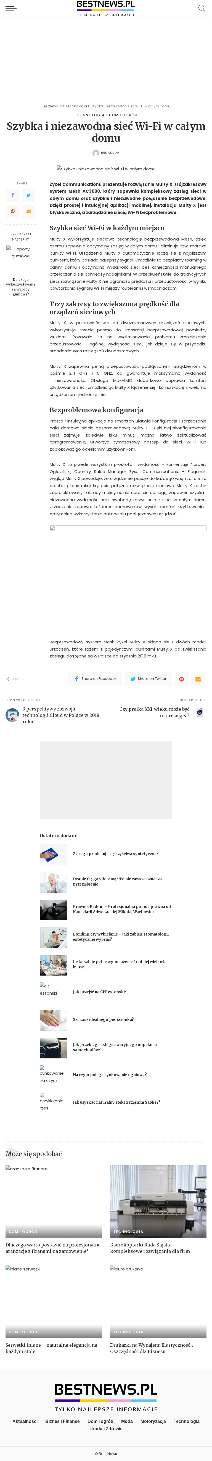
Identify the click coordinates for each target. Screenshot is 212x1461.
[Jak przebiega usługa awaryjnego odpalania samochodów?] (53, 1048)
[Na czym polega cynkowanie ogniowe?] (53, 1075)
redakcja (110, 152)
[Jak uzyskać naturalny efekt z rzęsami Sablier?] (53, 1103)
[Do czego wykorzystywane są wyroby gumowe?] (20, 259)
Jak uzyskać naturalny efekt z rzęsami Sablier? (116, 1102)
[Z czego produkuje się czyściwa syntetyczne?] (53, 854)
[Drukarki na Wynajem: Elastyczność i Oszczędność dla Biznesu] (158, 1302)
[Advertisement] (106, 58)
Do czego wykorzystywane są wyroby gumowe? (20, 287)
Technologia (90, 115)
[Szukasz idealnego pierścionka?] (53, 1020)
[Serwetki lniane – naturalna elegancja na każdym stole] (54, 1302)
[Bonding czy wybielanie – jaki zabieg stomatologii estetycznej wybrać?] (53, 937)
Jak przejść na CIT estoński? (100, 992)
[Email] (28, 211)
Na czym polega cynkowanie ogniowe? (110, 1074)
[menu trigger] (12, 8)
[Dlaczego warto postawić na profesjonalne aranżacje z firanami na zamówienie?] (54, 1201)
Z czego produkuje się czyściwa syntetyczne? (116, 854)
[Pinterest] (12, 211)
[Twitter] (28, 195)
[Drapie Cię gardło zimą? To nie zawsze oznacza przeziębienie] (53, 882)
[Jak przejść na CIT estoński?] (53, 992)
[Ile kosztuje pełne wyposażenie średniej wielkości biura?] (53, 965)
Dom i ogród (123, 115)
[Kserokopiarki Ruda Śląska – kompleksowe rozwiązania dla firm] (158, 1201)
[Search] (200, 8)
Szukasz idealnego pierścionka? (104, 1019)
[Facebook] (12, 195)
